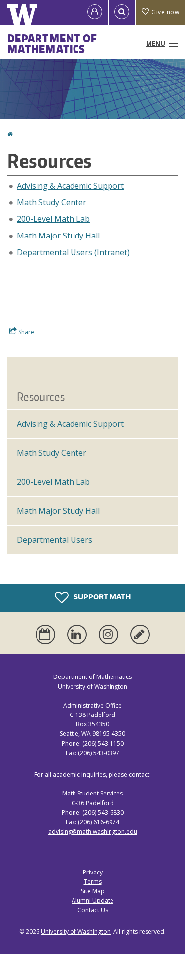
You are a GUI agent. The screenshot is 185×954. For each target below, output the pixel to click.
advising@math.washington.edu (92, 831)
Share (25, 332)
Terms (93, 881)
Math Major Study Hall (58, 235)
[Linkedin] (79, 634)
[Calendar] (47, 634)
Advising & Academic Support (70, 185)
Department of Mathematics (52, 43)
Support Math (101, 597)
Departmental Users (54, 539)
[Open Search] (122, 12)
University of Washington (76, 931)
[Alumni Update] (140, 634)
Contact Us (92, 910)
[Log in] (94, 12)
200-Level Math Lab (53, 218)
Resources (41, 396)
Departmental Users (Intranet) (73, 252)
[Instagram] (110, 634)
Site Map (93, 891)
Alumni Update (92, 900)
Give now (165, 12)
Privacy (93, 872)
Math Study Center (51, 202)
